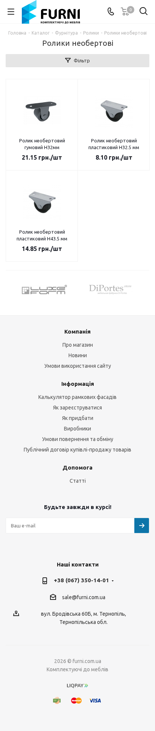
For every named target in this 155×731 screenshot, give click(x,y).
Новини (77, 355)
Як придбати (77, 418)
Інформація (77, 384)
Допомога (77, 467)
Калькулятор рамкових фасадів (77, 397)
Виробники (77, 429)
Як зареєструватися (77, 408)
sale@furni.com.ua (83, 597)
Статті (78, 481)
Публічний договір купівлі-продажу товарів (77, 450)
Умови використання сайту (77, 366)
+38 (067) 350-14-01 (81, 580)
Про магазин (77, 345)
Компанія (77, 331)
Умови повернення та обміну (77, 439)
